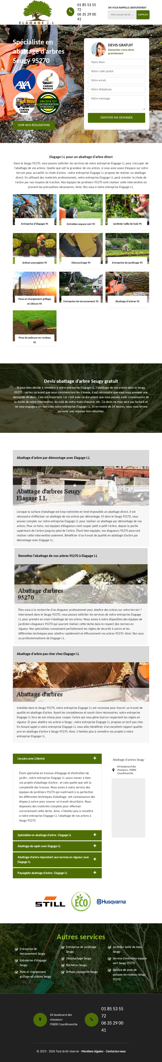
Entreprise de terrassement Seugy (32, 951)
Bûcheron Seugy (76, 965)
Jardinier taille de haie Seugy (127, 949)
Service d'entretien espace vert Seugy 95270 (130, 961)
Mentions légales (92, 1051)
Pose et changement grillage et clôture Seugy (35, 974)
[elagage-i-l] (36, 12)
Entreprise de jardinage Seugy (81, 949)
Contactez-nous (116, 1051)
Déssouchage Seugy (78, 958)
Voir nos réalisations (34, 125)
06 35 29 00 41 (86, 17)
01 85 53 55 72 (86, 7)
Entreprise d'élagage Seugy (33, 963)
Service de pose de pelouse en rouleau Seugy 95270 (129, 974)
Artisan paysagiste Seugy (82, 972)
